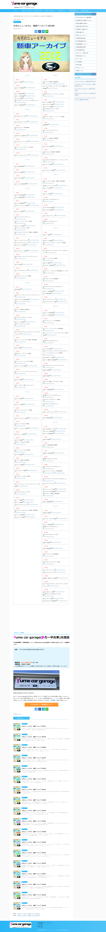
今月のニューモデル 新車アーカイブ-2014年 (34, 852)
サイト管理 (40, 924)
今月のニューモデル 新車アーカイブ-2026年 (34, 831)
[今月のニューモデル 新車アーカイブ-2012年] (43, 31)
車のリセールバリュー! (82, 35)
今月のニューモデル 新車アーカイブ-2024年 (34, 905)
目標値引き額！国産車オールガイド (27, 11)
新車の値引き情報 (84, 10)
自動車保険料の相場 (81, 47)
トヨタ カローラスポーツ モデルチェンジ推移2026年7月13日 (85, 85)
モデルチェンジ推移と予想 (82, 52)
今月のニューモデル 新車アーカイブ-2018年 (34, 768)
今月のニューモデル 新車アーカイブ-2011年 (34, 726)
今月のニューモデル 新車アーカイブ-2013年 (34, 758)
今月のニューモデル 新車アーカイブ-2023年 (34, 810)
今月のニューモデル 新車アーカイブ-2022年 (34, 895)
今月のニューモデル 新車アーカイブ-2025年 (34, 842)
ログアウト (40, 925)
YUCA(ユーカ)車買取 (50, 700)
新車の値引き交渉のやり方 (82, 26)
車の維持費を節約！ (81, 50)
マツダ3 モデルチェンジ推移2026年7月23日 (85, 81)
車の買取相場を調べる (73, 10)
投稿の (40, 926)
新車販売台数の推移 (81, 38)
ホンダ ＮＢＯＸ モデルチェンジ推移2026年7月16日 (85, 89)
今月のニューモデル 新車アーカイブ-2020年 (34, 800)
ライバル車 (79, 58)
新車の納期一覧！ (61, 10)
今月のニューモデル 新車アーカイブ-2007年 (34, 736)
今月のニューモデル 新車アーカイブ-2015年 (34, 874)
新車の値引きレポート (81, 55)
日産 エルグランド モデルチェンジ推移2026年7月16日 (85, 94)
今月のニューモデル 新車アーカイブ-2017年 (34, 779)
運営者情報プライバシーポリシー (45, 922)
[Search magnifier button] (95, 14)
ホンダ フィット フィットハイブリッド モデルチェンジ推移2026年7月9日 (85, 98)
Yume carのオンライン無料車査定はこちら (41, 704)
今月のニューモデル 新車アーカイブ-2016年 (34, 821)
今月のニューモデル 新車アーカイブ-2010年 (34, 863)
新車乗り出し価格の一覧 (50, 10)
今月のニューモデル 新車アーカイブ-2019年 (34, 884)
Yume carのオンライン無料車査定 (84, 17)
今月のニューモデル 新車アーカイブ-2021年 (34, 789)
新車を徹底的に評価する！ (38, 10)
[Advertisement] (25, 618)
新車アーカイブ (18, 714)
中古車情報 (79, 61)
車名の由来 (79, 64)
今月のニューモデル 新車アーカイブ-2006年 (34, 747)
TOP (15, 10)
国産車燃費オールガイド (82, 44)
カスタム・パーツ (81, 67)
